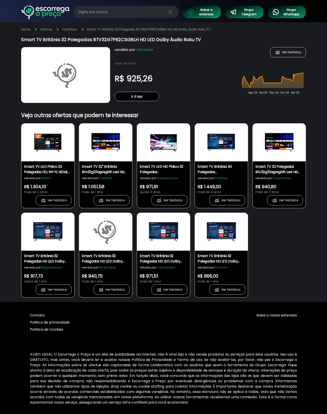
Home (25, 29)
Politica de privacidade (50, 322)
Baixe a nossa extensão (276, 315)
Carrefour (69, 29)
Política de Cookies (46, 329)
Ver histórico (291, 52)
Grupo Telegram (248, 12)
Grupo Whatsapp (291, 12)
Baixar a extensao (206, 12)
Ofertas (46, 29)
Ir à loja (136, 96)
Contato (37, 315)
